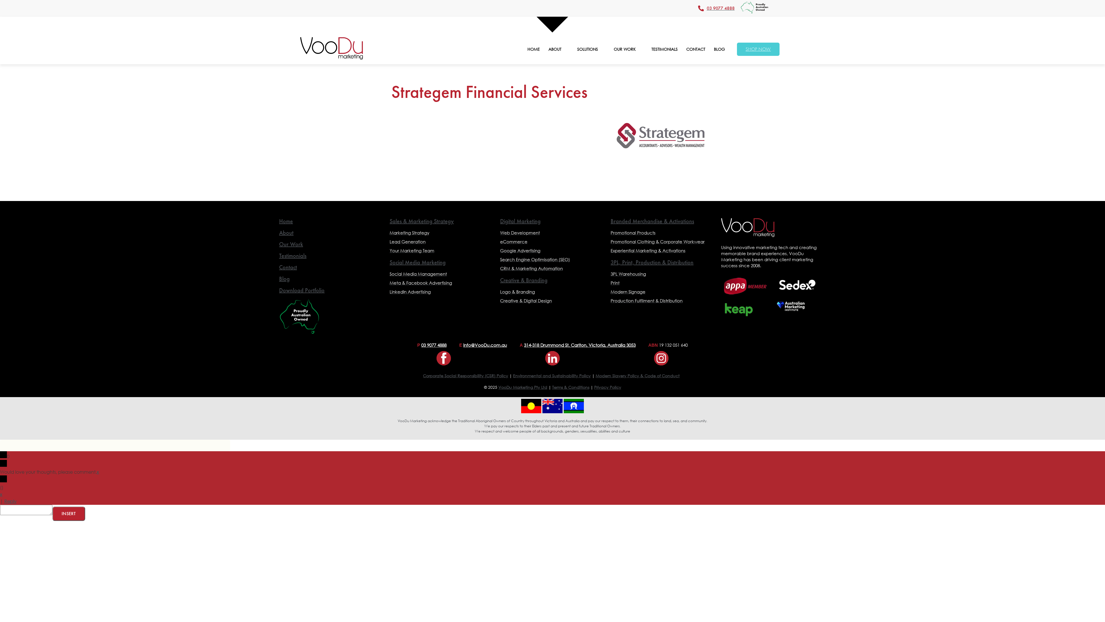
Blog (284, 278)
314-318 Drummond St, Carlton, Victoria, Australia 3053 (580, 345)
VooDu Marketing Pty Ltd (522, 387)
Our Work (291, 244)
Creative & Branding (524, 280)
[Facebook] (444, 358)
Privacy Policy (607, 387)
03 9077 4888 (434, 345)
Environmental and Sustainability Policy (552, 375)
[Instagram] (661, 358)
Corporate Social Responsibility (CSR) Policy (465, 375)
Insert (69, 514)
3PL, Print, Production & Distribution (652, 262)
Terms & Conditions (570, 387)
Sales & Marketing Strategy (422, 221)
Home (286, 221)
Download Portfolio (302, 290)
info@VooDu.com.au (485, 345)
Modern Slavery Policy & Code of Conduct (638, 375)
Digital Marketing (520, 221)
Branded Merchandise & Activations (652, 221)
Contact (288, 267)
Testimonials (292, 255)
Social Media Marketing (418, 262)
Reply (10, 501)
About (286, 232)
